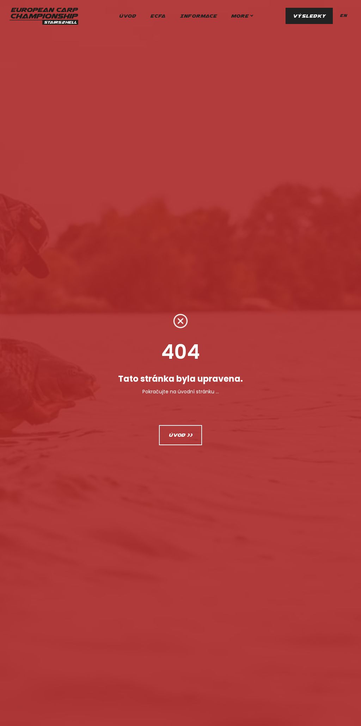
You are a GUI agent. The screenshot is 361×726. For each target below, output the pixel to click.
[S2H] (43, 15)
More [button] (240, 15)
